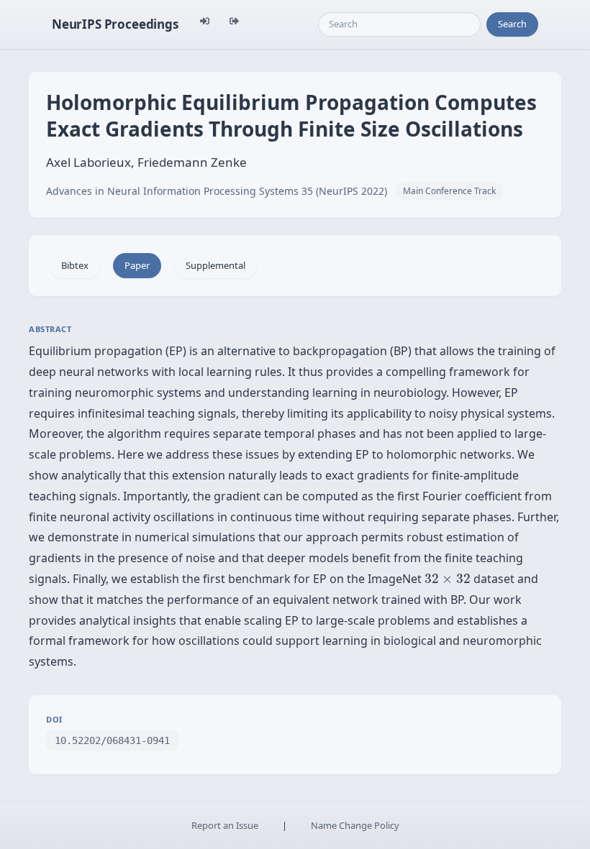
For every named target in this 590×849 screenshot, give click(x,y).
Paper (137, 265)
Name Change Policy (355, 825)
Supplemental (215, 265)
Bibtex (74, 265)
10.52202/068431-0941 (112, 740)
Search (512, 23)
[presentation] (448, 578)
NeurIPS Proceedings (115, 24)
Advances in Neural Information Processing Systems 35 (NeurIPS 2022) (216, 191)
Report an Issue (224, 825)
